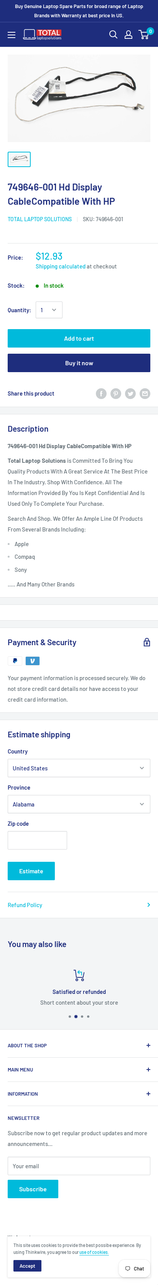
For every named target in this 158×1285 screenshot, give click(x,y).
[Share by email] (145, 393)
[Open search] (113, 34)
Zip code (18, 823)
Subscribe (33, 1188)
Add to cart (79, 338)
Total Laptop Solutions (40, 219)
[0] (144, 34)
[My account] (128, 34)
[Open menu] (11, 35)
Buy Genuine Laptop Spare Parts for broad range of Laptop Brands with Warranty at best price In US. (79, 10)
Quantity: (19, 309)
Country (18, 751)
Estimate (31, 870)
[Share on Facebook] (101, 393)
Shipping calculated (61, 266)
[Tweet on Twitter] (130, 393)
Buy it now (79, 362)
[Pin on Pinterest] (115, 393)
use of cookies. (94, 1252)
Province (19, 787)
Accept (27, 1266)
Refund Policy (25, 904)
